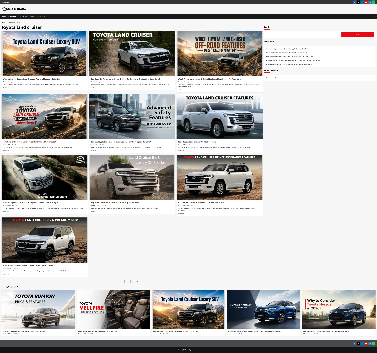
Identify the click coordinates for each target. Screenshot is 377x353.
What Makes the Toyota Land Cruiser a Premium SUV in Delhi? (29, 265)
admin (6, 82)
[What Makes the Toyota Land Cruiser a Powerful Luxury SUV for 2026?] (44, 53)
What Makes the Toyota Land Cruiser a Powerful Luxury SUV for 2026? (33, 79)
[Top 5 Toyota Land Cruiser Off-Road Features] (220, 116)
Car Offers (12, 16)
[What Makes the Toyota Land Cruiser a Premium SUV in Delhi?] (44, 240)
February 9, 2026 (189, 205)
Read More (6, 87)
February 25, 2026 (102, 205)
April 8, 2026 (188, 145)
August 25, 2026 (14, 82)
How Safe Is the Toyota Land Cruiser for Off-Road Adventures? (29, 142)
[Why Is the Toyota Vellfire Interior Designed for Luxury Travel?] (113, 309)
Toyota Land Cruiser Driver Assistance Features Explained (202, 202)
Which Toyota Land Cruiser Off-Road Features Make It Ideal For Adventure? (210, 79)
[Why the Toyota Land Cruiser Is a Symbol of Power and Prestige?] (44, 177)
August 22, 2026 (314, 334)
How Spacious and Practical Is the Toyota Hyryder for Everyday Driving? (289, 64)
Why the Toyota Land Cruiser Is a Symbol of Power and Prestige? (30, 202)
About (31, 16)
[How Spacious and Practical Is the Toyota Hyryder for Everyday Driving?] (339, 309)
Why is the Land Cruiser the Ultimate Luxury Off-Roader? (115, 202)
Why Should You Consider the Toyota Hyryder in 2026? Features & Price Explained (293, 60)
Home (3, 16)
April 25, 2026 (101, 145)
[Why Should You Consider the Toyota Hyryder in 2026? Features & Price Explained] (263, 309)
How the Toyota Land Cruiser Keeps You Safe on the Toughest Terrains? (121, 142)
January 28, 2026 (14, 268)
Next (137, 282)
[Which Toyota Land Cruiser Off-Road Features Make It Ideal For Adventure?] (220, 53)
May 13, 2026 (13, 145)
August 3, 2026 (101, 82)
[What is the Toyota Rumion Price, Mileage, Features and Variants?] (38, 309)
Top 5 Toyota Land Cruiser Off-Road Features (197, 142)
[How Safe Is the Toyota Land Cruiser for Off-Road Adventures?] (44, 116)
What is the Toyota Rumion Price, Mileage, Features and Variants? (287, 49)
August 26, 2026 (89, 334)
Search (266, 27)
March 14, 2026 (13, 205)
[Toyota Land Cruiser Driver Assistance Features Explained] (220, 177)
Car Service (23, 16)
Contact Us (41, 16)
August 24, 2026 (239, 334)
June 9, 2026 (188, 82)
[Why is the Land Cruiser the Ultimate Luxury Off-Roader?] (132, 177)
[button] (374, 16)
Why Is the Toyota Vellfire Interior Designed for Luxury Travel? (286, 53)
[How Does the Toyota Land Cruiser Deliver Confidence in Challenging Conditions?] (132, 53)
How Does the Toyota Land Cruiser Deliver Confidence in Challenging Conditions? (125, 79)
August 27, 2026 (14, 334)
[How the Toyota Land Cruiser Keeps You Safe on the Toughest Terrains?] (132, 116)
